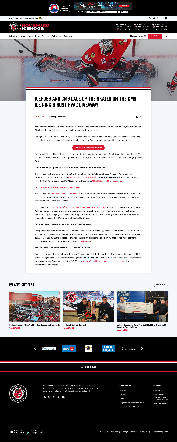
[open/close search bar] (166, 36)
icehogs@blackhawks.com (94, 261)
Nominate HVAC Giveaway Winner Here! (88, 147)
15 (63, 208)
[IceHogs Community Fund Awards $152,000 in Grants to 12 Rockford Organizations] (142, 306)
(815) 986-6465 (159, 404)
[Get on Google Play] (34, 432)
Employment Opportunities (131, 403)
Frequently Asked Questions (131, 407)
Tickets (23, 36)
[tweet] (140, 117)
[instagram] (153, 18)
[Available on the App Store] (17, 432)
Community (68, 36)
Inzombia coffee (99, 208)
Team (30, 36)
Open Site (123, 12)
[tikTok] (161, 18)
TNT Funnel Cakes (83, 208)
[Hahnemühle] (128, 348)
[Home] (29, 26)
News (37, 36)
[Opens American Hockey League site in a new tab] (59, 8)
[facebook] (149, 18)
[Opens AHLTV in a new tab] (103, 6)
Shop (44, 36)
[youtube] (166, 18)
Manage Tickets (136, 36)
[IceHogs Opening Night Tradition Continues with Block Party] (34, 306)
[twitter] (157, 18)
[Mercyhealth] (49, 348)
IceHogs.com (85, 241)
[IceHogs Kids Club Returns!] (88, 306)
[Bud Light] (108, 348)
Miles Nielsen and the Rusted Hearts (108, 181)
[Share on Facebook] (137, 117)
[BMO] (69, 348)
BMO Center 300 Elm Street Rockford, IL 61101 (160, 397)
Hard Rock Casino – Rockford (81, 177)
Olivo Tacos (56, 208)
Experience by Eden (160, 432)
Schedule (13, 36)
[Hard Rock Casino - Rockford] (88, 348)
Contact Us (157, 391)
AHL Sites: (82, 12)
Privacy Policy (144, 432)
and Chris (69, 208)
